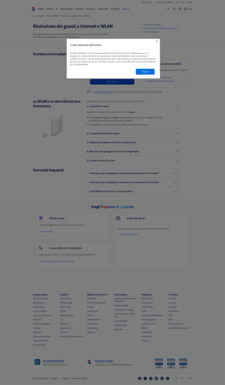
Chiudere (145, 71)
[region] (113, 59)
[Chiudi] (156, 41)
